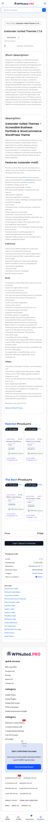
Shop (13, 23)
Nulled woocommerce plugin (16, 711)
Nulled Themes (30, 439)
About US (9, 679)
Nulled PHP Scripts (12, 703)
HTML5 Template (11, 707)
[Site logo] (24, 3)
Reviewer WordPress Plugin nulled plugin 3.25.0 (14, 441)
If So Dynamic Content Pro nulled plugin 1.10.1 (34, 498)
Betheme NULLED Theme (14, 408)
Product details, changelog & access (12, 459)
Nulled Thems (10, 695)
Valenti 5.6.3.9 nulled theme (34, 441)
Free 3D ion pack (11, 735)
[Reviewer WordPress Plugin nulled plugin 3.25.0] (14, 432)
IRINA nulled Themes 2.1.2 (14, 497)
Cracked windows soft (13, 727)
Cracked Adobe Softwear (14, 731)
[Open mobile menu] (3, 3)
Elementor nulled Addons (15, 722)
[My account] (44, 3)
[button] (41, 559)
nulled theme (29, 180)
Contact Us (9, 683)
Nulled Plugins (10, 439)
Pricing (7, 675)
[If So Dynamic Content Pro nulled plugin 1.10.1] (34, 488)
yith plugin (9, 739)
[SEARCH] (44, 10)
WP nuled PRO (11, 667)
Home (8, 23)
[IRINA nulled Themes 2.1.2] (14, 488)
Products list (10, 671)
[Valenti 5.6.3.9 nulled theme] (34, 432)
